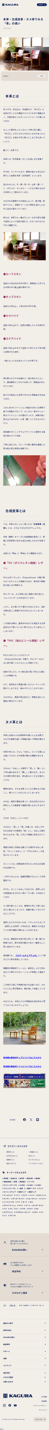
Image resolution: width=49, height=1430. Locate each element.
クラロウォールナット (23, 1212)
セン (16, 1209)
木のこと (32, 1156)
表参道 (6, 1178)
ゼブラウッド (8, 1212)
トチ (5, 1209)
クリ (41, 1212)
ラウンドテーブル (10, 1188)
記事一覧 (12, 1305)
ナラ (18, 1202)
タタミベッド (41, 1195)
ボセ (36, 1209)
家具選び (23, 1181)
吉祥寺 (22, 1178)
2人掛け (38, 1185)
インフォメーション (36, 1163)
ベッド (32, 1195)
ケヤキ (23, 1209)
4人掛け (22, 1185)
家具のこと (11, 1152)
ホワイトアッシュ (10, 1205)
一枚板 (20, 1188)
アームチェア (8, 1195)
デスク (25, 1195)
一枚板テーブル (31, 1188)
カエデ (35, 1212)
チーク (28, 1205)
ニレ (5, 1215)
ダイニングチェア (10, 1192)
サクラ (30, 1209)
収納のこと (11, 1160)
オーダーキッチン (18, 1198)
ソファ (17, 1195)
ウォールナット (32, 1198)
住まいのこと (11, 1163)
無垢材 (38, 1178)
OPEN (41, 76)
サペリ (21, 1205)
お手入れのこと (12, 1156)
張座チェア (32, 1192)
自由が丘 (14, 1178)
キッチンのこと (34, 1160)
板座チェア (22, 1192)
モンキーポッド (38, 1205)
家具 (15, 1181)
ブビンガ (13, 1215)
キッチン (7, 1198)
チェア (41, 1188)
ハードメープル (9, 1202)
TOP (4, 1305)
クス (11, 1209)
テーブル (31, 1181)
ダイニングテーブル (10, 1185)
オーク (25, 1202)
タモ (31, 1202)
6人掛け (30, 1185)
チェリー (43, 1198)
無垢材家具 (7, 1181)
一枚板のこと (33, 1152)
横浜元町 (30, 1178)
